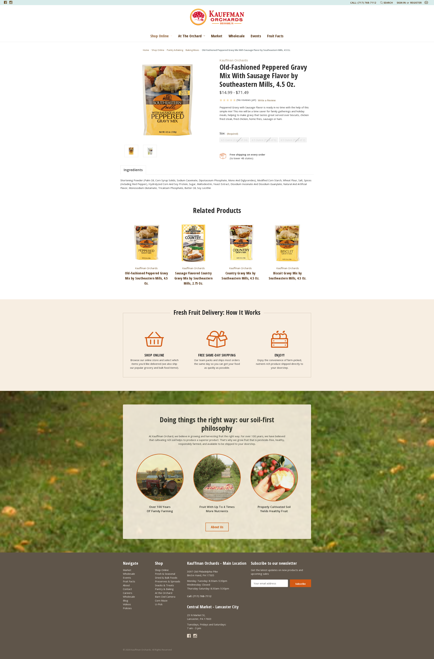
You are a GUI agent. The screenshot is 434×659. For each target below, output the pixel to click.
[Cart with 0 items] (426, 2)
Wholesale (237, 35)
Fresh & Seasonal (165, 573)
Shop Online (159, 35)
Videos (127, 604)
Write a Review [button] (267, 100)
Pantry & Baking (164, 589)
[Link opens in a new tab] (5, 2)
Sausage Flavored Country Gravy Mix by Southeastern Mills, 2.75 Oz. (193, 278)
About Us (217, 527)
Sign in (401, 2)
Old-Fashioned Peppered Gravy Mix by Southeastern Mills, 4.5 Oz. (146, 278)
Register (416, 2)
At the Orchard (190, 35)
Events (256, 35)
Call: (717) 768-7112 (363, 2)
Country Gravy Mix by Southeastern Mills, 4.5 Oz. (240, 275)
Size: (229, 133)
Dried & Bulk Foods (166, 577)
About (126, 585)
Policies (127, 608)
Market (216, 35)
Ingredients (133, 170)
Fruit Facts (275, 35)
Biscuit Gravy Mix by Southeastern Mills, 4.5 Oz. (288, 275)
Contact (127, 589)
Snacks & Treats (164, 585)
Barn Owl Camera (165, 596)
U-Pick (158, 604)
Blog (125, 600)
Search (388, 2)
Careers (127, 593)
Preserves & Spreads (167, 581)
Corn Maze (161, 600)
